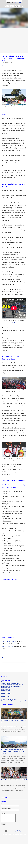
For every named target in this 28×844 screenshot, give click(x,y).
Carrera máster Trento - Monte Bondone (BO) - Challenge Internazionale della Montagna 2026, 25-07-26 (13, 751)
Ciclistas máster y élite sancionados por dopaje (13, 701)
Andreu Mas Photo (19, 106)
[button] (3, 66)
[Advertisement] (14, 41)
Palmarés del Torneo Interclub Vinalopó (12, 684)
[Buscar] (26, 6)
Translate (18, 2)
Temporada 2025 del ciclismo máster (11, 686)
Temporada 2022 (5, 690)
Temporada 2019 (5, 695)
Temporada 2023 (5, 689)
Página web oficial (7, 646)
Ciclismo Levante (17, 323)
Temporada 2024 (5, 687)
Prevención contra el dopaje (8, 699)
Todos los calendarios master (9, 681)
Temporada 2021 (5, 692)
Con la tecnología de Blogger (15, 831)
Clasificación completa (9, 641)
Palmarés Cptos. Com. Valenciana (10, 683)
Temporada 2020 (5, 693)
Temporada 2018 (5, 696)
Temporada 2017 (5, 698)
